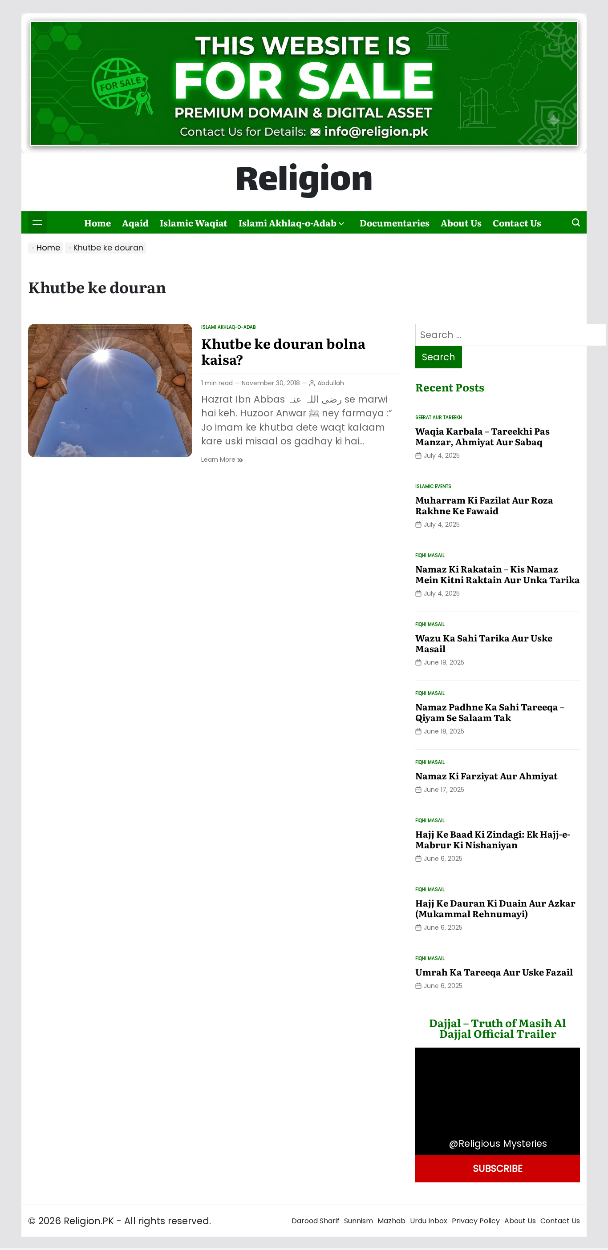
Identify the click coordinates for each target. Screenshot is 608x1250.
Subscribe (498, 1168)
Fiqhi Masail (430, 555)
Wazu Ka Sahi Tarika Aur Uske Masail (483, 643)
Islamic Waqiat (193, 222)
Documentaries (395, 222)
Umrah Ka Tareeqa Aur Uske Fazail (494, 971)
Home (97, 222)
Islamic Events (433, 486)
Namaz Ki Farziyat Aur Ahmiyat (486, 775)
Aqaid (135, 222)
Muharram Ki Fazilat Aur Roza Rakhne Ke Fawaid (484, 505)
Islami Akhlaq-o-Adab (287, 222)
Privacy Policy (476, 1221)
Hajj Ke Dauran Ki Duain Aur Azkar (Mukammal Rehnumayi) (495, 908)
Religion (304, 182)
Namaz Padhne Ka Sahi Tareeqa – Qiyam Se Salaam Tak (489, 712)
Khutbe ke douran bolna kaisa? (283, 351)
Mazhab (391, 1221)
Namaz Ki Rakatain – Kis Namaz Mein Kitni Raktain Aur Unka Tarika (497, 574)
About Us (461, 222)
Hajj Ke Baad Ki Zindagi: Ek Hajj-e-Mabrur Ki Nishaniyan (492, 839)
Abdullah (330, 383)
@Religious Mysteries (498, 1143)
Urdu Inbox (428, 1221)
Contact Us (517, 222)
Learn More (222, 459)
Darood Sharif (316, 1221)
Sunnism (358, 1221)
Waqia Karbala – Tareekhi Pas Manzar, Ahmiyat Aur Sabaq (482, 436)
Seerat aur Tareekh (438, 417)
